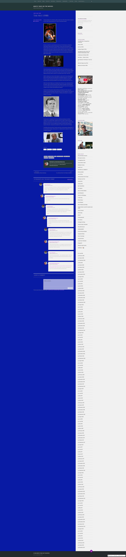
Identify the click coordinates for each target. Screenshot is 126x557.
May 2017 (80, 451)
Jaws (55, 156)
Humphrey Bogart (82, 101)
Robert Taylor (80, 111)
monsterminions (81, 238)
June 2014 (81, 533)
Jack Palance (81, 102)
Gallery (43, 1)
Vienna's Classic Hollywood (82, 224)
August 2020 (81, 360)
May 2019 (80, 395)
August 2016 (81, 472)
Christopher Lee (82, 94)
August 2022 (81, 304)
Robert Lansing (67, 156)
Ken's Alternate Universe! (82, 155)
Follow (80, 27)
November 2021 (82, 325)
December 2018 (82, 407)
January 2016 (81, 489)
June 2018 (81, 421)
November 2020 (82, 353)
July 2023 (81, 279)
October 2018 (81, 412)
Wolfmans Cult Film (81, 179)
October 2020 (81, 356)
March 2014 (81, 540)
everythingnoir (80, 202)
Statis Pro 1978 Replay (82, 195)
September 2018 (82, 414)
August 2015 (81, 500)
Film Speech (80, 188)
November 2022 (82, 297)
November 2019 (82, 381)
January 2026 (81, 258)
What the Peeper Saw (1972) (83, 63)
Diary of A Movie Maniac (82, 190)
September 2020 (82, 358)
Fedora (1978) (80, 44)
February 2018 (81, 430)
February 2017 (81, 458)
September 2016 (82, 470)
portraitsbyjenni (81, 193)
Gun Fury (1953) (80, 47)
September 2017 (82, 442)
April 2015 (81, 510)
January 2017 (81, 461)
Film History (80, 219)
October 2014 (81, 524)
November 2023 (82, 274)
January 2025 (81, 265)
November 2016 (82, 465)
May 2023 (81, 283)
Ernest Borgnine (80, 97)
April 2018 (81, 426)
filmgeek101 (80, 243)
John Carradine (88, 103)
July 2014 (81, 531)
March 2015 (81, 512)
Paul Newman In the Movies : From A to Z (85, 60)
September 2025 (82, 260)
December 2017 (82, 435)
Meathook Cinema (81, 165)
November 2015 (82, 493)
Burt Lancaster (88, 91)
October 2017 (81, 440)
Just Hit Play (80, 174)
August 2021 (81, 332)
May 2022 (81, 311)
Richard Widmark (80, 110)
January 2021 (81, 349)
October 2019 (81, 384)
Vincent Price (81, 113)
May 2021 (80, 339)
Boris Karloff (81, 91)
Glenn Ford (85, 98)
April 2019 (81, 398)
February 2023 (81, 290)
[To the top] (91, 551)
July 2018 (80, 419)
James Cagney (86, 102)
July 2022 (81, 307)
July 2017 (80, 447)
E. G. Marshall (50, 156)
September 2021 (82, 330)
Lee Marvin (86, 106)
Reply (46, 191)
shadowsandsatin (81, 229)
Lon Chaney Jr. (80, 107)
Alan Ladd (80, 88)
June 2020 (81, 365)
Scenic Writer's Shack (82, 162)
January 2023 (81, 293)
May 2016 (80, 479)
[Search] (92, 1)
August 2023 (81, 276)
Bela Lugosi (81, 89)
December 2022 (82, 295)
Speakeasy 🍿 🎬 (81, 247)
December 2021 (82, 323)
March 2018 (81, 428)
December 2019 (82, 379)
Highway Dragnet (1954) (82, 49)
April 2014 (81, 538)
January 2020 (81, 377)
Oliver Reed (86, 107)
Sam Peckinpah (80, 112)
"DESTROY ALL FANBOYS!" (83, 169)
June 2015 (81, 505)
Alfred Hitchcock (84, 88)
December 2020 (82, 351)
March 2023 (81, 288)
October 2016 (81, 468)
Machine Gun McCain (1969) (83, 65)
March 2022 (81, 316)
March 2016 (81, 484)
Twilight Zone (51, 157)
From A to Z (48, 1)
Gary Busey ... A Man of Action (83, 57)
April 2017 (81, 454)
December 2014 (82, 519)
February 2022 (81, 318)
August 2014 (81, 528)
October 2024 (81, 267)
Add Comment (70, 179)
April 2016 (81, 482)
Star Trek (46, 157)
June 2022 (81, 309)
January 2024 (81, 272)
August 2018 (81, 416)
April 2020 (81, 370)
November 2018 (82, 409)
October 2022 (81, 300)
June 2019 (81, 393)
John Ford (80, 105)
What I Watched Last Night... (83, 204)
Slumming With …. (65, 1)
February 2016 (81, 486)
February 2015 (81, 514)
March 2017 (81, 456)
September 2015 (82, 498)
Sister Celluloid (80, 210)
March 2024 (81, 269)
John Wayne (86, 105)
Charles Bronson (83, 92)
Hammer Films (81, 99)
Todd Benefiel (47, 184)
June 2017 (81, 449)
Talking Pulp (80, 181)
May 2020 (81, 367)
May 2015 (80, 507)
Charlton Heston (81, 93)
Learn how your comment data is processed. (56, 290)
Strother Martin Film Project (83, 176)
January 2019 (81, 405)
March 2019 (81, 400)
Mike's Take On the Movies (43, 6)
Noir (83, 107)
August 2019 (81, 388)
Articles (76, 1)
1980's (34, 13)
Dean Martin (86, 96)
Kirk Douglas (81, 106)
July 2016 (80, 475)
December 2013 (82, 547)
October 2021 (81, 328)
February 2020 (81, 374)
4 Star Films (80, 197)
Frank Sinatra (90, 97)
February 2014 (81, 542)
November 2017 (82, 437)
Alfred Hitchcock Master (82, 231)
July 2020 (81, 363)
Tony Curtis (90, 112)
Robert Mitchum (86, 110)
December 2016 (82, 463)
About (35, 1)
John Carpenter (60, 156)
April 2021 (81, 342)
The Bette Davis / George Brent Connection (83, 42)
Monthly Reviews (81, 1)
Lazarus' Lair (80, 167)
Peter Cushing (85, 108)
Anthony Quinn (90, 88)
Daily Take (39, 1)
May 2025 (81, 262)
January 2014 (81, 545)
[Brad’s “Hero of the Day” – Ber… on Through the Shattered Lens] (81, 145)
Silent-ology (80, 212)
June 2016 (81, 477)
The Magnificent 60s (81, 160)
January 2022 (81, 321)
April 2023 (81, 286)
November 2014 (82, 521)
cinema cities (80, 183)
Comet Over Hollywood (82, 240)
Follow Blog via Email (82, 18)
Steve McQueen (86, 112)
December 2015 (82, 491)
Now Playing (53, 1)
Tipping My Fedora (81, 233)
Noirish (79, 215)
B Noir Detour (80, 200)
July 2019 (80, 391)
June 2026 (81, 253)
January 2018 (81, 433)
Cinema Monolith (81, 217)
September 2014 (82, 526)
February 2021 (81, 346)
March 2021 (81, 344)
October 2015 (81, 496)
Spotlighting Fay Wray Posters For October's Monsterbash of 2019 (84, 52)
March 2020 (81, 372)
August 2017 (81, 444)
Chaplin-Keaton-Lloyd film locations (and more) (85, 208)
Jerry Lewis (84, 103)
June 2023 (81, 281)
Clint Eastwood (81, 96)
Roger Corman (84, 111)
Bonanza (45, 156)
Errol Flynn (85, 97)
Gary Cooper (80, 98)
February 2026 (81, 255)
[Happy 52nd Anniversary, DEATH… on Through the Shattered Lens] (89, 145)
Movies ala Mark (81, 172)
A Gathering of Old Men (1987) (83, 55)
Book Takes (71, 1)
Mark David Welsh (81, 186)
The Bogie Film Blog (81, 222)
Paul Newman (80, 108)
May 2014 (80, 535)
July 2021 (80, 335)
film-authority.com (81, 226)
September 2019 (82, 386)
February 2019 (81, 402)
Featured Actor (58, 1)
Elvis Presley (90, 96)
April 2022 (81, 314)
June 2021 (81, 337)
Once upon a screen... (81, 158)
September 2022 (82, 302)
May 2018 (80, 423)
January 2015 (81, 517)
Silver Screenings (81, 236)
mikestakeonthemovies (51, 196)
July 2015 (81, 503)
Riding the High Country (82, 245)
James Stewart (80, 103)
